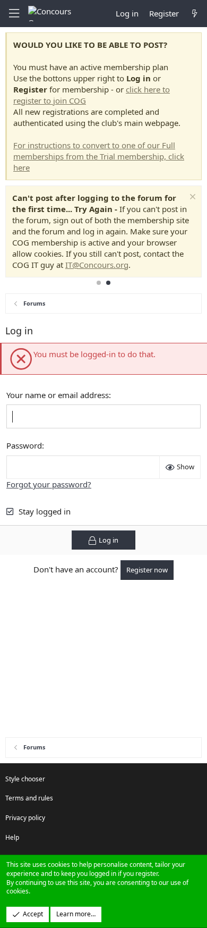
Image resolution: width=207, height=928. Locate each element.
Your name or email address (57, 395)
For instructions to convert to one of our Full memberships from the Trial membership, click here (98, 156)
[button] (13, 13)
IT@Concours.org (96, 264)
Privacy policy (25, 817)
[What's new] (194, 13)
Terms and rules (29, 798)
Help (12, 837)
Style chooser (25, 778)
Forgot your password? (48, 484)
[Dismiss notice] (191, 198)
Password (24, 445)
